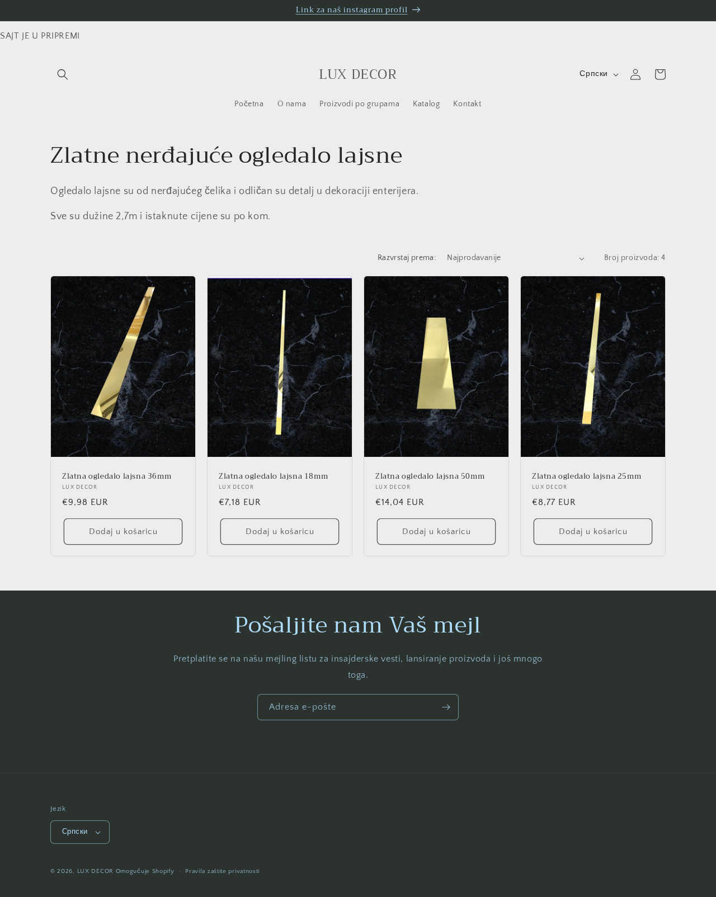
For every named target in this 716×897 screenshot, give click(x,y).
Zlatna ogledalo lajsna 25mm (586, 476)
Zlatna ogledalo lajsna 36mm (116, 476)
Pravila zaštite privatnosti (222, 871)
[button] (62, 74)
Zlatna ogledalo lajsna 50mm (429, 476)
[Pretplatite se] (446, 707)
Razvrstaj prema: (407, 257)
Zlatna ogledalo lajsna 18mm (273, 476)
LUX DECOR (96, 871)
